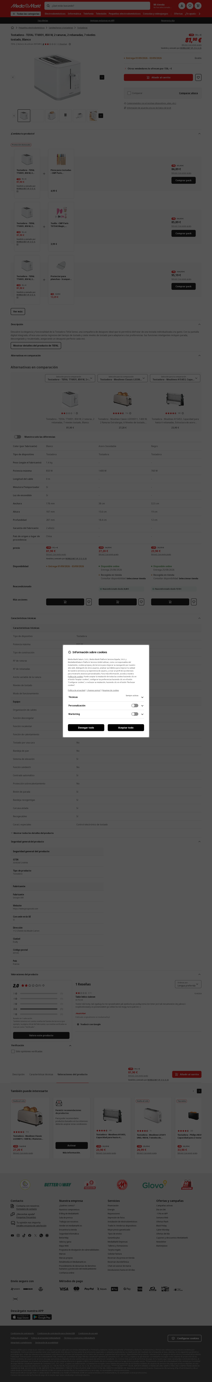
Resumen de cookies (110, 690)
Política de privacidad (76, 690)
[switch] (134, 705)
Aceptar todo (126, 727)
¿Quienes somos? (94, 690)
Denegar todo (86, 727)
